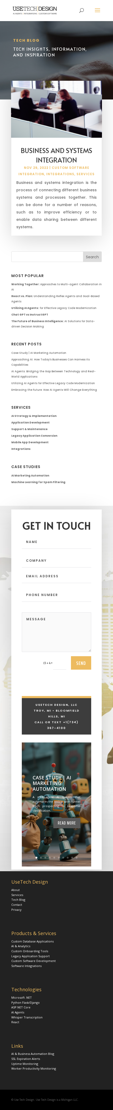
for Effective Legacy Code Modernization (53, 308)
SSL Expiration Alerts (25, 1059)
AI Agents (17, 1012)
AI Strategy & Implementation (33, 416)
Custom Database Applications (32, 941)
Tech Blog (18, 900)
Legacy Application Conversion (34, 436)
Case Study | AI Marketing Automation (38, 353)
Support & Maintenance (29, 429)
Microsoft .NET (21, 997)
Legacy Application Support (30, 956)
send (81, 663)
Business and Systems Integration (56, 155)
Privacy (16, 910)
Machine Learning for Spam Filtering (38, 482)
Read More (67, 823)
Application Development (30, 423)
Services (85, 174)
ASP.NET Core (20, 1007)
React (15, 1022)
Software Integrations (26, 966)
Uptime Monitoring (24, 1064)
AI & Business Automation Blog (32, 1054)
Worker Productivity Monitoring (33, 1068)
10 (77, 858)
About (15, 890)
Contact (16, 905)
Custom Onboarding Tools (29, 951)
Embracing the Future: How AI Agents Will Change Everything (54, 390)
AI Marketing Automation (30, 476)
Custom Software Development (33, 961)
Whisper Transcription (27, 1017)
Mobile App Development (30, 442)
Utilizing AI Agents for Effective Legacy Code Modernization (53, 383)
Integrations (60, 174)
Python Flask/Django (25, 1002)
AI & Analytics (20, 946)
